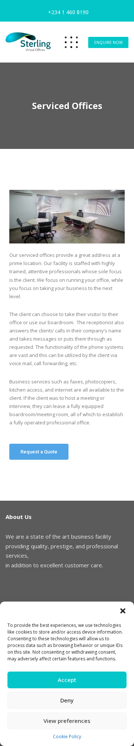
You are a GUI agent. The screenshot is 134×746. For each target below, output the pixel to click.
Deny (67, 700)
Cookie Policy (67, 736)
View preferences (67, 720)
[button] (123, 611)
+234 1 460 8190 (68, 12)
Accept (67, 679)
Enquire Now (108, 42)
